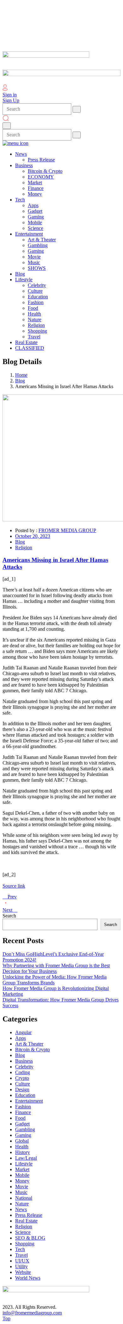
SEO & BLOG (30, 1238)
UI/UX (22, 1260)
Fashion (23, 1106)
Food (20, 1118)
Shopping (24, 1243)
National (23, 1198)
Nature (22, 1203)
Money (22, 1181)
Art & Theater (29, 1044)
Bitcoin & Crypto (32, 1049)
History (22, 1152)
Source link (14, 886)
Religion (23, 547)
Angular (23, 1032)
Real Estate (26, 1220)
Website (23, 1272)
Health (21, 1146)
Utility (21, 1266)
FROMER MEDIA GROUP (67, 530)
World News (27, 1278)
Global (22, 1141)
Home (21, 375)
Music (21, 1192)
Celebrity (24, 1066)
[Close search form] (7, 125)
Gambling (25, 1129)
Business (24, 1061)
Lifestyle (23, 1163)
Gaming (23, 1135)
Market (22, 1169)
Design (22, 1089)
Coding (22, 1072)
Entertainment (29, 1101)
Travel (21, 1255)
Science (23, 1232)
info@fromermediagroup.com (32, 1312)
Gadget (22, 1123)
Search (9, 915)
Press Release (28, 1215)
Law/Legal (26, 1158)
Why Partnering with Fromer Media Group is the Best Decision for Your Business (56, 968)
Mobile (22, 1175)
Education (25, 1095)
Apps (20, 1038)
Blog (20, 380)
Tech (20, 1249)
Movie (21, 1186)
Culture (22, 1083)
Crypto (22, 1078)
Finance (23, 1112)
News (21, 1209)
